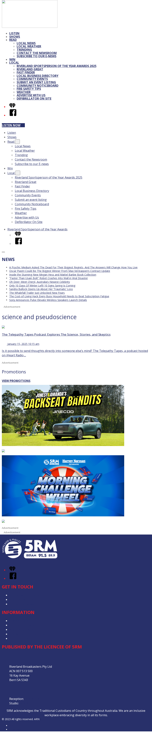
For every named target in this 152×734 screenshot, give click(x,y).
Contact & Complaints (24, 595)
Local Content (19, 638)
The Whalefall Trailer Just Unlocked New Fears (37, 292)
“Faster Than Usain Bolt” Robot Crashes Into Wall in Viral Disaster (48, 278)
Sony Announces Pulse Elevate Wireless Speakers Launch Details (48, 300)
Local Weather (29, 46)
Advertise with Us (31, 95)
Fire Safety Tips (29, 89)
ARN (12, 725)
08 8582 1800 (33, 699)
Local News (26, 43)
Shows (14, 37)
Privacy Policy (18, 621)
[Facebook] (13, 115)
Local (14, 63)
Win (12, 59)
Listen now (11, 125)
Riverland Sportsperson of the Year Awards (37, 229)
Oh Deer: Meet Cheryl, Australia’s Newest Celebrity (39, 282)
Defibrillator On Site (34, 98)
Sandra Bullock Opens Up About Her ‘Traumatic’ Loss (41, 289)
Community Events (32, 79)
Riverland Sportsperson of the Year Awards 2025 (56, 66)
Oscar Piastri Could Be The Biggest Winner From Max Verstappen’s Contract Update (59, 271)
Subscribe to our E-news (36, 56)
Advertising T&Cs (21, 630)
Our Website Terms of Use (27, 634)
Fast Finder (26, 72)
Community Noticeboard (37, 86)
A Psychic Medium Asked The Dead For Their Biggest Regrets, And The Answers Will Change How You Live (73, 267)
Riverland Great (30, 69)
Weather (24, 92)
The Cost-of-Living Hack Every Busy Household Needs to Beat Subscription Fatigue (59, 296)
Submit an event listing (36, 82)
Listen (14, 33)
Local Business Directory (37, 76)
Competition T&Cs (22, 625)
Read (13, 40)
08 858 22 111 (28, 703)
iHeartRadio (16, 729)
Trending (24, 50)
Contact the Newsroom (37, 53)
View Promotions (16, 381)
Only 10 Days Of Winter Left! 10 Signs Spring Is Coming (42, 285)
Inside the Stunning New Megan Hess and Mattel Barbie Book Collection (52, 274)
